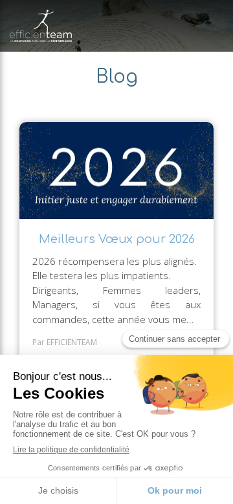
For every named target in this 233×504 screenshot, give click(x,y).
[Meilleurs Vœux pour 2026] (116, 170)
